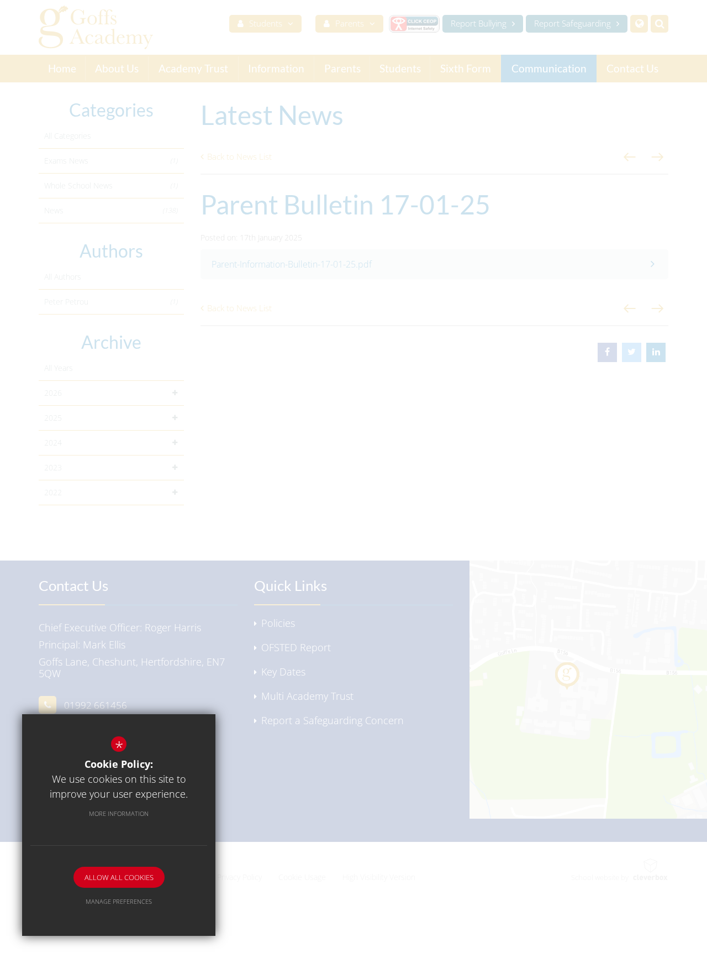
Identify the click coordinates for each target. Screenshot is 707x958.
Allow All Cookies (119, 877)
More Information (119, 813)
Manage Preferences (119, 901)
